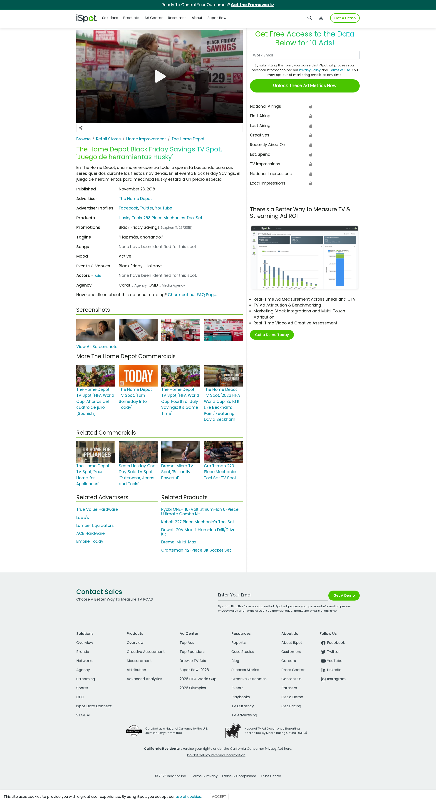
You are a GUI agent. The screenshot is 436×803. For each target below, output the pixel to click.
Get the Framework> (252, 4)
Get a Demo (292, 697)
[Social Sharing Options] (80, 127)
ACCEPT (219, 796)
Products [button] (131, 17)
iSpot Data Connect (94, 706)
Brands (82, 651)
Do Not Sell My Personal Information (216, 755)
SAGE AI (83, 715)
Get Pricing (291, 706)
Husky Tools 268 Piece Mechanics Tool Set (160, 218)
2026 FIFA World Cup (198, 678)
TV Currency (242, 706)
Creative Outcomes (249, 678)
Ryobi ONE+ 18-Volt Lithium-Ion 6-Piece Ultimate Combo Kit (199, 511)
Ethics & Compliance (239, 776)
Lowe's (82, 517)
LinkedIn (334, 669)
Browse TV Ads (193, 660)
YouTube (163, 208)
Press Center (293, 669)
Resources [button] (177, 17)
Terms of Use (339, 70)
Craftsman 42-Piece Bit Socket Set (196, 550)
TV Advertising (244, 715)
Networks (84, 660)
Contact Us (291, 678)
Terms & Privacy (204, 776)
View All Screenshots (96, 346)
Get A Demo (345, 18)
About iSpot (291, 642)
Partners (289, 688)
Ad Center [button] (153, 17)
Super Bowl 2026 (194, 669)
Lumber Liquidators (95, 525)
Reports (238, 642)
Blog (235, 660)
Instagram (336, 678)
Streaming (85, 678)
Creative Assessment (146, 651)
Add (98, 275)
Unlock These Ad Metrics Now (305, 86)
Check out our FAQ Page (192, 294)
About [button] (197, 17)
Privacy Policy (310, 70)
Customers (291, 651)
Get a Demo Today (272, 334)
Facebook (128, 208)
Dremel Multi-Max (178, 542)
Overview (84, 642)
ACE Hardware (90, 533)
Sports (82, 688)
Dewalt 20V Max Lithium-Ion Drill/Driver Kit (199, 532)
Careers (288, 660)
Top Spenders (192, 651)
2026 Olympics (193, 688)
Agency (83, 669)
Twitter (146, 208)
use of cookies (188, 796)
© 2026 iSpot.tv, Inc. (171, 776)
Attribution (136, 669)
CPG (80, 697)
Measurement (139, 660)
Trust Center (271, 776)
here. (288, 748)
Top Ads (187, 642)
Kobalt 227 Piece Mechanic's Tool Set (197, 522)
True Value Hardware (97, 509)
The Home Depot (135, 198)
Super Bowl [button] (217, 17)
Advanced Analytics (144, 678)
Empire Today (89, 541)
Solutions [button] (110, 17)
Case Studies (242, 651)
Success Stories (245, 669)
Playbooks (240, 697)
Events (237, 688)
